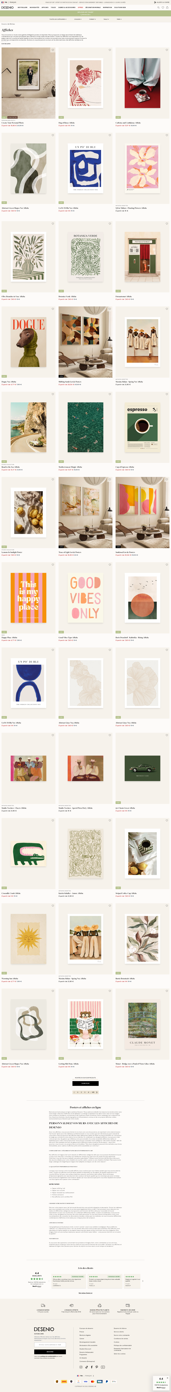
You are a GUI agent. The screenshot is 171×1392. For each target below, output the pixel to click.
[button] (161, 1383)
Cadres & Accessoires (66, 7)
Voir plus (85, 1083)
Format (91, 19)
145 (93, 1092)
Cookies (116, 1342)
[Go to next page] (97, 1092)
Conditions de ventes (121, 1338)
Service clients (119, 1332)
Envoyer (50, 1352)
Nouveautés (34, 7)
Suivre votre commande (122, 1335)
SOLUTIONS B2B (120, 7)
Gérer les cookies (120, 1354)
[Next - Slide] (142, 1281)
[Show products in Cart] (167, 7)
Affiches (45, 7)
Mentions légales (85, 1335)
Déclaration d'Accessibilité (88, 1345)
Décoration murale (93, 7)
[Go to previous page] (74, 1092)
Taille (105, 19)
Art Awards (83, 1358)
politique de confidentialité (48, 1356)
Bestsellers (22, 7)
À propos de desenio (86, 1328)
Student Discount (85, 1349)
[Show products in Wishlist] (163, 7)
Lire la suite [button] (6, 44)
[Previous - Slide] (49, 1281)
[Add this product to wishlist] (52, 49)
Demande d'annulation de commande (122, 1349)
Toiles (53, 7)
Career (82, 1338)
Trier (118, 19)
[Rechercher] (158, 7)
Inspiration (107, 7)
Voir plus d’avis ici (85, 1293)
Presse (82, 1332)
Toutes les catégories (57, 19)
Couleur (77, 19)
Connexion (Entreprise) (87, 1361)
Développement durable (87, 1342)
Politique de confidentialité (123, 1345)
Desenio (4, 24)
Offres (80, 7)
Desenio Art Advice (120, 1328)
